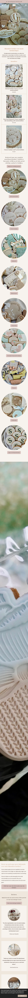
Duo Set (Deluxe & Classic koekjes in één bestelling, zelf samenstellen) (14, 120)
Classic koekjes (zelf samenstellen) (14, 149)
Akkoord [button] (22, 995)
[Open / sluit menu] (2, 5)
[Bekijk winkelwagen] (25, 5)
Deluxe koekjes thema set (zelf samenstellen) (14, 89)
